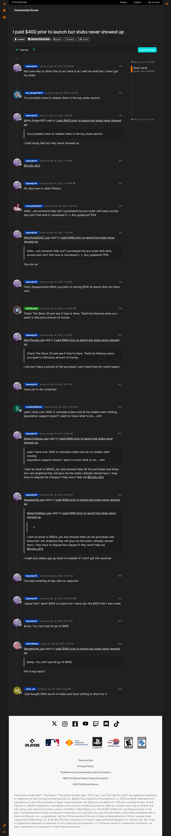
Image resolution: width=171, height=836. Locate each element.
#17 (120, 621)
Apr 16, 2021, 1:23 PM (61, 232)
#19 (120, 689)
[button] (4, 825)
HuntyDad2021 (34, 206)
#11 (120, 384)
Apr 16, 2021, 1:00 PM (66, 93)
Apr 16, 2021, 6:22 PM (59, 689)
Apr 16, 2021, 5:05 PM (66, 407)
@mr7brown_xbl (34, 340)
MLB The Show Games (85, 784)
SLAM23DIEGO (34, 407)
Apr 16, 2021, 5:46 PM (61, 598)
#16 (120, 598)
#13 (120, 433)
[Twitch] (96, 724)
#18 (120, 643)
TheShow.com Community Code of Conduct (85, 772)
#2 (120, 93)
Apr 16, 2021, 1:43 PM (61, 335)
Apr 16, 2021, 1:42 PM (61, 308)
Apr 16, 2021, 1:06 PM (61, 115)
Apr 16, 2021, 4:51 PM (61, 384)
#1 (120, 66)
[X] (54, 724)
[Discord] (106, 724)
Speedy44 (31, 66)
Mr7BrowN (31, 308)
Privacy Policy (85, 766)
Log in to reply (147, 49)
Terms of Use (85, 760)
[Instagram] (64, 724)
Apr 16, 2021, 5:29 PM (61, 433)
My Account (154, 2)
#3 (120, 115)
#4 (120, 160)
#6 (120, 206)
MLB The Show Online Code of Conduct (85, 778)
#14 (120, 494)
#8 (120, 281)
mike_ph (30, 689)
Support (137, 2)
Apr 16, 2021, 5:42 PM (61, 575)
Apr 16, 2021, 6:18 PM (62, 643)
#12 (120, 407)
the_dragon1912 (34, 93)
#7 (120, 232)
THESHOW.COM (19, 2)
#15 (120, 575)
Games (123, 2)
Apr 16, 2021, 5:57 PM (61, 621)
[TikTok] (116, 724)
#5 (120, 183)
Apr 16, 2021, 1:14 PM (61, 183)
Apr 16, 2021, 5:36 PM (61, 494)
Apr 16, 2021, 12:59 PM (62, 66)
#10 (120, 335)
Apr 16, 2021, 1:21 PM (66, 206)
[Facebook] (75, 724)
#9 (120, 308)
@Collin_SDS (32, 165)
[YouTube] (85, 724)
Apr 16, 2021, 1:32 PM (61, 281)
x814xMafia (32, 643)
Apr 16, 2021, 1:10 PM (61, 160)
